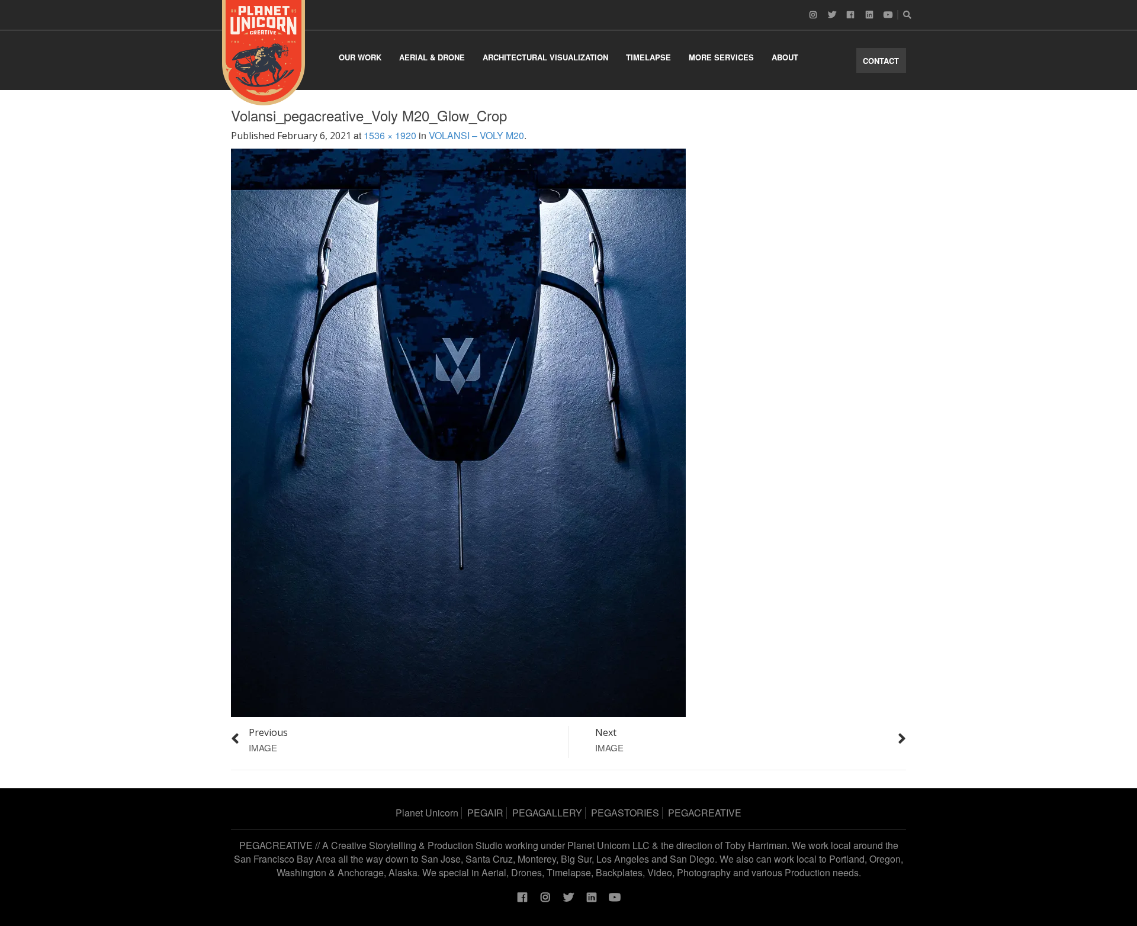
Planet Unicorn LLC (608, 845)
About (785, 57)
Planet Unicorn (427, 812)
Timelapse (648, 57)
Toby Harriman (756, 845)
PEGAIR (485, 812)
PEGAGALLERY (547, 812)
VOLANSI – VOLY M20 (476, 135)
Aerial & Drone (432, 57)
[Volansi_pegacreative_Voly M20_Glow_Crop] (458, 431)
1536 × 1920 (390, 135)
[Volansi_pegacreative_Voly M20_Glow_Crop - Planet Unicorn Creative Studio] (263, 52)
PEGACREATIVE (704, 812)
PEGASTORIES (625, 812)
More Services (721, 57)
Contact (881, 60)
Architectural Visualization (545, 57)
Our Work (360, 57)
